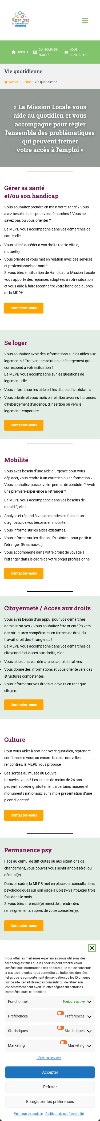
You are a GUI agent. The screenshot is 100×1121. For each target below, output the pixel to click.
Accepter (50, 1072)
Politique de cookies (28, 1114)
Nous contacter (78, 52)
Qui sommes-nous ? (48, 52)
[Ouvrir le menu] (85, 20)
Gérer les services (49, 1058)
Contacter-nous (24, 308)
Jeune (27, 82)
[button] (92, 948)
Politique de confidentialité (64, 1114)
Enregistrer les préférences (50, 1101)
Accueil (23, 52)
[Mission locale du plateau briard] (20, 19)
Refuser (50, 1087)
